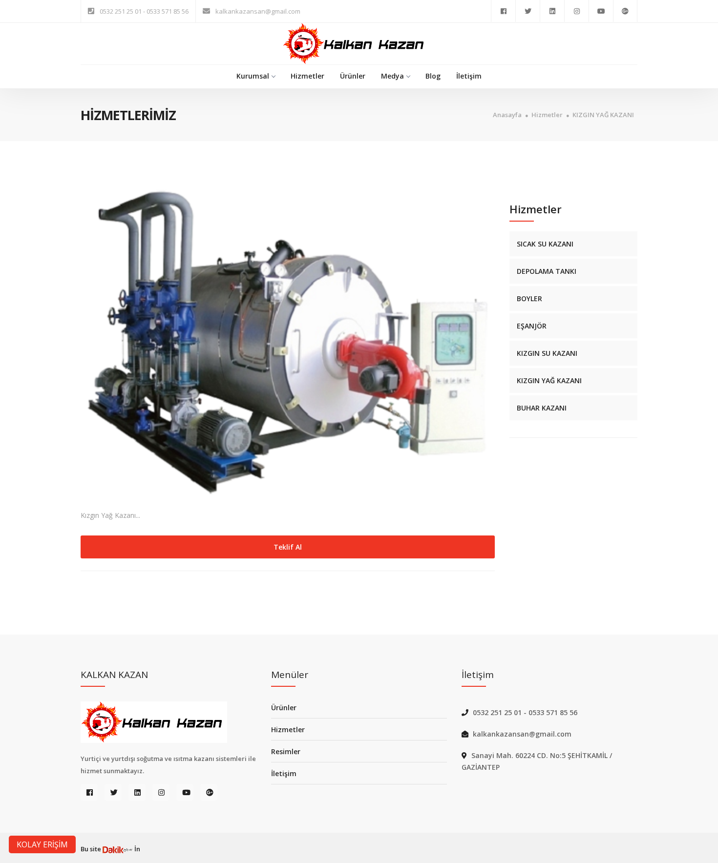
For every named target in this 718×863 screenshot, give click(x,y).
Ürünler (352, 76)
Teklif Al (288, 547)
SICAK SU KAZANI (545, 243)
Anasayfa (507, 115)
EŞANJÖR (532, 325)
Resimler (285, 751)
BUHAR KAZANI (542, 407)
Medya (392, 76)
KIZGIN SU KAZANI (547, 353)
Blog (433, 76)
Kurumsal (252, 76)
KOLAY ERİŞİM (42, 844)
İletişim (469, 76)
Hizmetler (307, 76)
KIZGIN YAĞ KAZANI (603, 115)
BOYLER (529, 298)
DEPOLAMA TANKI (546, 271)
